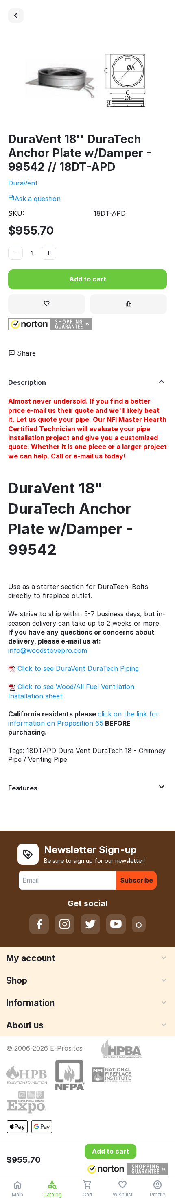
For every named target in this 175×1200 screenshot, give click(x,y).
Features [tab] (22, 788)
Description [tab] (27, 382)
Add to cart (87, 279)
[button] (50, 324)
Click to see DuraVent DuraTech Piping (77, 668)
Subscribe (136, 880)
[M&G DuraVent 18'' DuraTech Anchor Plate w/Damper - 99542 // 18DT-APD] (87, 81)
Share (25, 353)
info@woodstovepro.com (47, 650)
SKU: (16, 213)
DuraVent (23, 183)
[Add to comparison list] (128, 304)
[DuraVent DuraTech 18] (16, 15)
